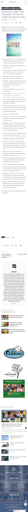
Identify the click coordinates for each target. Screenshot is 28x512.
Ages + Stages (4, 7)
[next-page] (5, 336)
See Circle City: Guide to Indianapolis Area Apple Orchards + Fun (15, 324)
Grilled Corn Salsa (22, 254)
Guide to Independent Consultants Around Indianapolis (6, 256)
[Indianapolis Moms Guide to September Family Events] (5, 317)
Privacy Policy (19, 504)
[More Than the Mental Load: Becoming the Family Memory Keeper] (5, 331)
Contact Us (7, 504)
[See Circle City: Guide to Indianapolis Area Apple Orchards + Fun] (5, 324)
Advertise (13, 504)
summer (12, 237)
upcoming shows (15, 109)
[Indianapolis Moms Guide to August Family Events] (5, 437)
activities (7, 237)
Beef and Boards (21, 137)
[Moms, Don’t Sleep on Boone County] (5, 444)
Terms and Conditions (13, 506)
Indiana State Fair (16, 155)
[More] (20, 22)
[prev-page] (2, 336)
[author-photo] (14, 269)
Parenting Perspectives (17, 9)
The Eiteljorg (13, 95)
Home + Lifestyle (10, 7)
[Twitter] (15, 304)
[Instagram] (12, 499)
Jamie (5, 19)
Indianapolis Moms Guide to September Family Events (12, 425)
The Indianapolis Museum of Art (11, 97)
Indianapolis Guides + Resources (7, 9)
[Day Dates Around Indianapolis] (5, 451)
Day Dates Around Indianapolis (17, 449)
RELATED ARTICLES (8, 310)
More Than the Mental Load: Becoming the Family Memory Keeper (17, 331)
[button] (2, 2)
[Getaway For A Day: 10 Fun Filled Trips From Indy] (5, 458)
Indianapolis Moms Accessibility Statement (14, 507)
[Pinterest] (16, 499)
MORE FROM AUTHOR (8, 312)
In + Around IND (17, 7)
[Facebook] (12, 304)
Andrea (3, 428)
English (18, 510)
